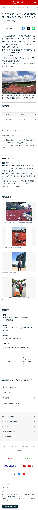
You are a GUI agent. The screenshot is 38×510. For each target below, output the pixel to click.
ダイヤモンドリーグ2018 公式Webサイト (18, 145)
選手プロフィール (8, 135)
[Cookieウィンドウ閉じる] (36, 493)
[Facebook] (23, 28)
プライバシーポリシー (7, 487)
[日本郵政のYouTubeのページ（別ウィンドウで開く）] (24, 474)
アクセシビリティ (6, 491)
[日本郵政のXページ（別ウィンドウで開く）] (14, 474)
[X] (28, 28)
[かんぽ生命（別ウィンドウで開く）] (10, 466)
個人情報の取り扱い (20, 498)
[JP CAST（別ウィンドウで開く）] (28, 466)
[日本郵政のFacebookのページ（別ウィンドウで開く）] (19, 474)
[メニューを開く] (35, 2)
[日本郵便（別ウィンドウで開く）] (10, 458)
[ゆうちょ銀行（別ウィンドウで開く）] (28, 458)
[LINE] (33, 28)
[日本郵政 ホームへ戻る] (19, 2)
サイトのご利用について (8, 484)
